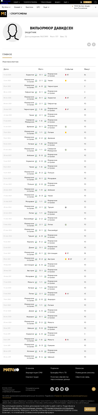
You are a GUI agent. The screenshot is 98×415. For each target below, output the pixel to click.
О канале (30, 368)
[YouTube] (62, 389)
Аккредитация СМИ (34, 373)
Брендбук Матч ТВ (58, 373)
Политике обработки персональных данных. (22, 408)
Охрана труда (32, 377)
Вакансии (80, 368)
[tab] (7, 54)
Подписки (55, 368)
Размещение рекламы (85, 373)
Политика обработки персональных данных (60, 378)
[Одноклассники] (94, 44)
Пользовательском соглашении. (59, 408)
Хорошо (90, 409)
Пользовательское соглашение (32, 389)
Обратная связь (82, 377)
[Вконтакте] (89, 44)
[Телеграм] (57, 389)
